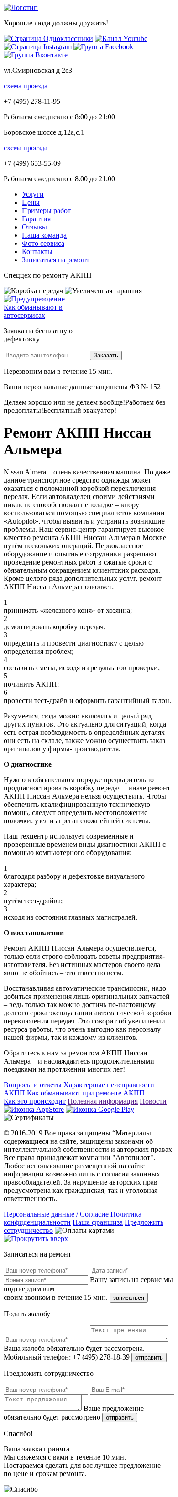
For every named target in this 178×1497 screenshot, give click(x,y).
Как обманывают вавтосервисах (33, 311)
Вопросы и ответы (33, 1085)
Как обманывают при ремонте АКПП (86, 1093)
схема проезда (25, 86)
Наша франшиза (98, 1222)
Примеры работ (46, 210)
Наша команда (44, 235)
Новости (153, 1101)
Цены (31, 202)
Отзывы (34, 227)
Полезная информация (103, 1101)
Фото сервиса (43, 243)
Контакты (37, 251)
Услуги (33, 194)
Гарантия (36, 219)
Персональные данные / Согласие (56, 1214)
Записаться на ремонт (55, 260)
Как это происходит (35, 1101)
